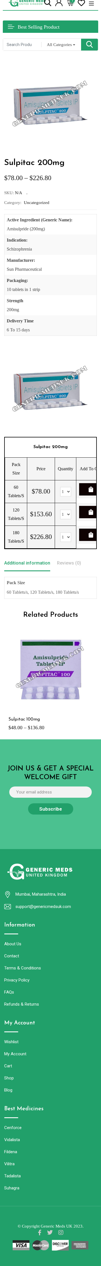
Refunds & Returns (21, 1004)
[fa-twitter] (50, 1232)
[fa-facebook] (40, 1232)
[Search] (48, 2)
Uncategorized (36, 202)
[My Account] (59, 2)
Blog (8, 1090)
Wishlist (11, 1041)
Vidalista (12, 1139)
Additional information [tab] (27, 563)
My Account (15, 1053)
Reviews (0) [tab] (69, 563)
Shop (9, 1078)
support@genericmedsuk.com (43, 906)
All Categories (59, 44)
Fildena (10, 1151)
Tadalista (12, 1175)
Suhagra (11, 1188)
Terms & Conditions (22, 968)
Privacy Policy (16, 980)
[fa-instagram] (60, 1232)
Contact (11, 955)
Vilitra (9, 1163)
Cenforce (13, 1127)
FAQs (9, 992)
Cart (8, 1065)
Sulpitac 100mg (24, 719)
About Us (12, 943)
